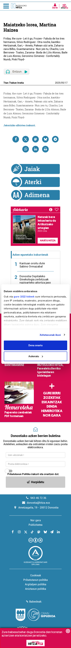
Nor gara (52, 415)
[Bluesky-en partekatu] (45, 139)
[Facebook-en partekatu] (15, 139)
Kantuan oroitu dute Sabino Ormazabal (32, 265)
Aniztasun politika (35, 588)
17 (66, 82)
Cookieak (35, 575)
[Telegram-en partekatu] (55, 139)
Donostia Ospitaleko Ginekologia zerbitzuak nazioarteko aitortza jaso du (35, 281)
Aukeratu (33, 356)
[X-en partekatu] (25, 139)
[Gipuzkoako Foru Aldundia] (35, 615)
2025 (57, 82)
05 (62, 82)
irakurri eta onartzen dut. (33, 474)
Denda (52, 406)
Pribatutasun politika (35, 579)
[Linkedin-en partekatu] (35, 149)
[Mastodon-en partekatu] (35, 139)
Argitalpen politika (35, 584)
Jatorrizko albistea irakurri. (19, 125)
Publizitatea (35, 524)
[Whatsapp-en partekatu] (25, 149)
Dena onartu (35, 345)
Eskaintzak (52, 402)
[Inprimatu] (45, 149)
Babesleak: (35, 601)
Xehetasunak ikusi (50, 334)
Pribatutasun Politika (19, 474)
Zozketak (51, 397)
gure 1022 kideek (24, 296)
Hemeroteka (51, 411)
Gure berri (51, 393)
